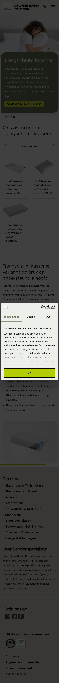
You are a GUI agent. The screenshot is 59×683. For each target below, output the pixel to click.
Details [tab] (31, 316)
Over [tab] (48, 316)
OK (29, 372)
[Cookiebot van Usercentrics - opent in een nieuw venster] (41, 307)
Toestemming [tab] (11, 316)
